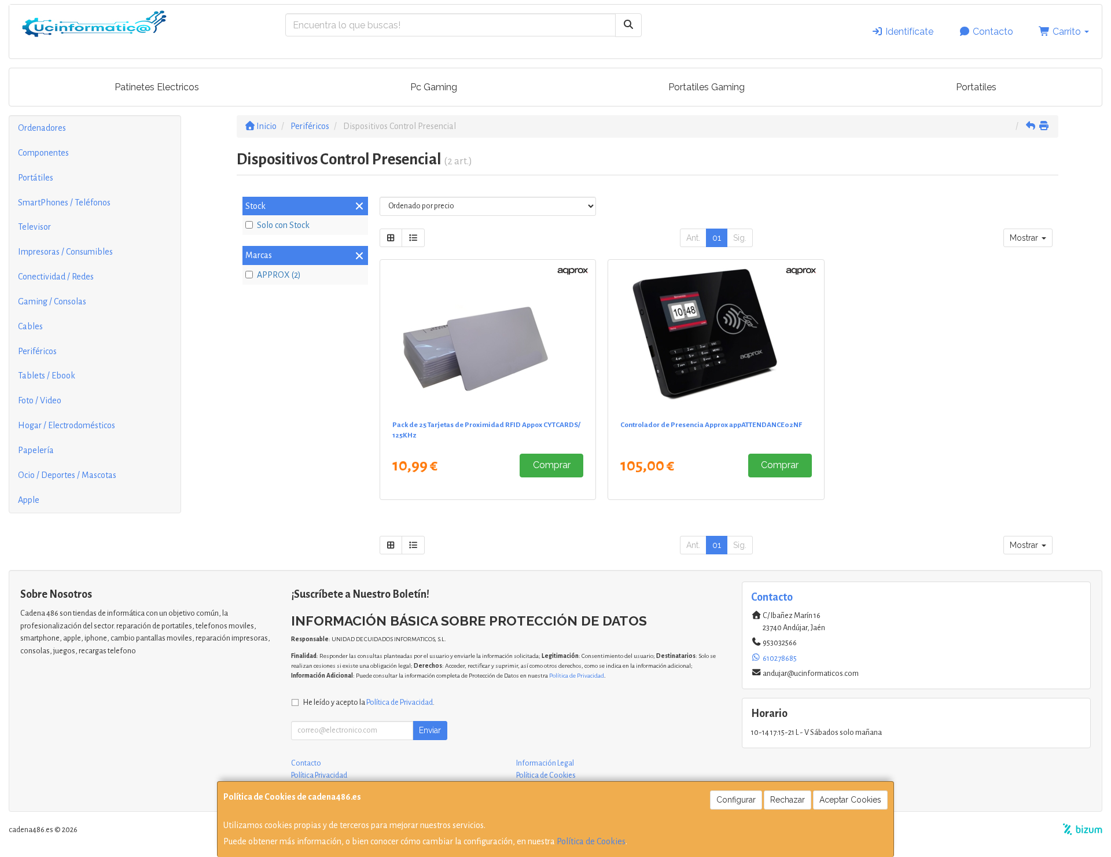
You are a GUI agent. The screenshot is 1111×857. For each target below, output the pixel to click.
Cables (30, 326)
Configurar (736, 799)
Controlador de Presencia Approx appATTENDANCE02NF (711, 425)
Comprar (552, 464)
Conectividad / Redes (56, 276)
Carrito (1066, 31)
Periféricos (37, 351)
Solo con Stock (283, 225)
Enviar (430, 730)
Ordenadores (42, 128)
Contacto (991, 31)
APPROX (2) (279, 274)
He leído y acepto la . (369, 702)
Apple (28, 500)
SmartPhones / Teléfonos (64, 202)
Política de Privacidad (576, 675)
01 (716, 237)
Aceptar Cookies (850, 799)
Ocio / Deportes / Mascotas (67, 475)
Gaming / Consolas (52, 301)
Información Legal (545, 763)
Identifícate (908, 31)
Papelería (36, 450)
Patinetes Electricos (157, 87)
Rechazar (787, 799)
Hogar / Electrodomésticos (66, 425)
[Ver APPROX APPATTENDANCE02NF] (716, 337)
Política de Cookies (591, 841)
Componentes (43, 152)
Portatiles (976, 87)
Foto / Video (39, 400)
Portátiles (35, 177)
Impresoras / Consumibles (65, 251)
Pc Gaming (433, 87)
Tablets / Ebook (46, 375)
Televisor (34, 226)
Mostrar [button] (1025, 237)
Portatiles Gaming (706, 87)
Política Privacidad (319, 775)
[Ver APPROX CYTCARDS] (487, 337)
